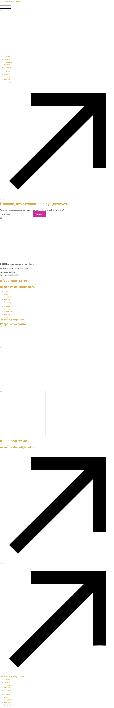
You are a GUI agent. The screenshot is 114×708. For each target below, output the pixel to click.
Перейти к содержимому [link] (10, 1)
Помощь (7, 65)
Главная (7, 57)
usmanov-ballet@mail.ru (17, 287)
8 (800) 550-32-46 (13, 280)
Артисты (7, 59)
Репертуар (8, 62)
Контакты (7, 67)
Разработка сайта (13, 324)
